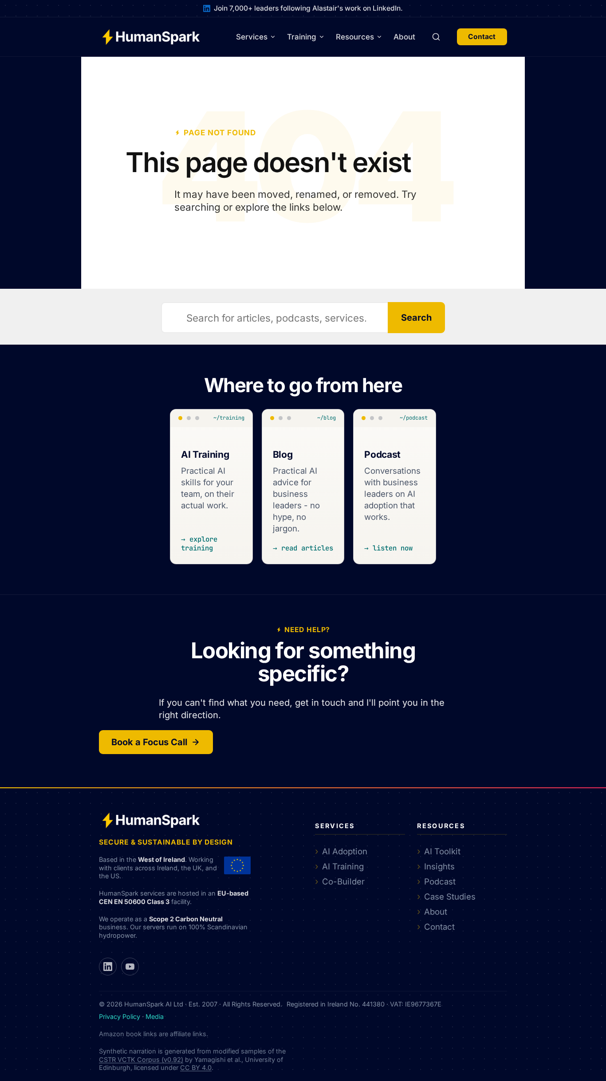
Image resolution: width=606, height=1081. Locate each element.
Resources (355, 36)
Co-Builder (343, 881)
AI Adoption (344, 851)
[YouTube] (130, 966)
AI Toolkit (442, 851)
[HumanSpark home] (151, 37)
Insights (439, 866)
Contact (482, 36)
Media (155, 1016)
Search (416, 317)
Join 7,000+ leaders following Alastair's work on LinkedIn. (308, 8)
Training (301, 36)
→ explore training (199, 544)
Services (252, 36)
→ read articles (303, 548)
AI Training (343, 866)
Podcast (440, 881)
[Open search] (436, 37)
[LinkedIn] (108, 966)
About (404, 36)
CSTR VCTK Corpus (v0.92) (141, 1059)
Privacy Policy (119, 1016)
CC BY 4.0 (196, 1067)
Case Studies (450, 896)
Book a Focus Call (149, 742)
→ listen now (388, 548)
